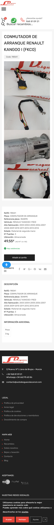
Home (7, 440)
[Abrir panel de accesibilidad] (6, 265)
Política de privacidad (14, 403)
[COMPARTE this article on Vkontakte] (39, 269)
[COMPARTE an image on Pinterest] (34, 269)
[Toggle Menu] (3, 10)
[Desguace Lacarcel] (14, 3)
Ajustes (36, 519)
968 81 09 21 (32, 21)
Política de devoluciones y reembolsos (21, 415)
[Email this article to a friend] (45, 269)
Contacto (8, 456)
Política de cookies (12, 411)
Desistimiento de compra (15, 419)
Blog (6, 460)
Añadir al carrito (19, 257)
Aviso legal (9, 407)
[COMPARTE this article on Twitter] (24, 269)
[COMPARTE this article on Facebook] (19, 269)
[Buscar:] (23, 24)
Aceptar (9, 519)
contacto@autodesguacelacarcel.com (24, 382)
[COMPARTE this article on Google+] (29, 269)
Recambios (9, 444)
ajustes (25, 512)
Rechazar (22, 519)
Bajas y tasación (11, 452)
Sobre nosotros (11, 448)
